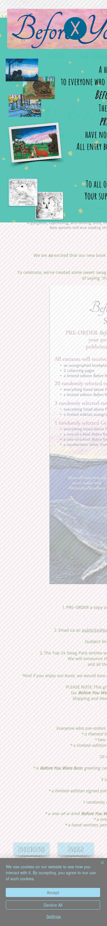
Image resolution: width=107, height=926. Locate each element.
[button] (75, 28)
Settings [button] (53, 916)
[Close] (99, 866)
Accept (53, 892)
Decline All (53, 905)
